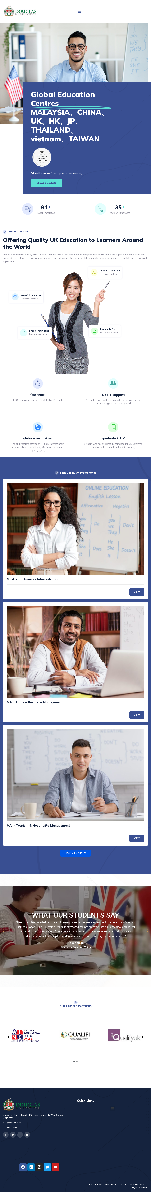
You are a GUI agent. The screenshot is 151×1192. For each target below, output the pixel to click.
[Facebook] (23, 1167)
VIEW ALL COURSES (75, 853)
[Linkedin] (31, 1167)
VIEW (137, 592)
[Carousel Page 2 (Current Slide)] (77, 1061)
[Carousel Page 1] (74, 1061)
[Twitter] (13, 1135)
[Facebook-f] (6, 1135)
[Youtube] (27, 1135)
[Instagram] (20, 1135)
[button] (3, 931)
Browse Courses (46, 182)
